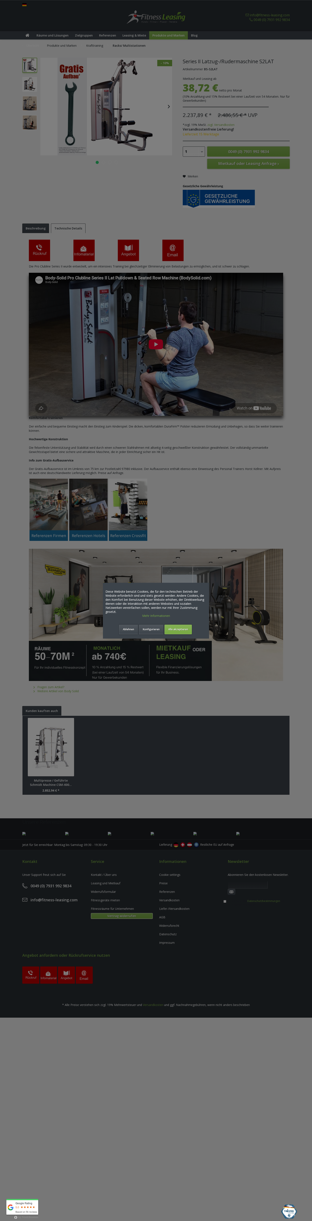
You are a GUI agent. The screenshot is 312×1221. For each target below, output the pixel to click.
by (28, 1217)
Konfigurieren (151, 629)
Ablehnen (128, 629)
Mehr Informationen (156, 616)
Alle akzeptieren (178, 629)
